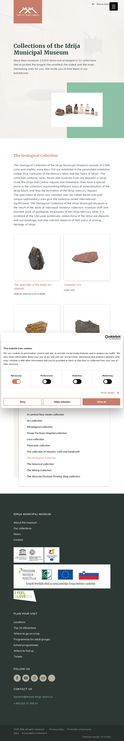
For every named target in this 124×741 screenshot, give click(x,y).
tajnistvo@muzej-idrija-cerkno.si (33, 696)
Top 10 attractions (25, 627)
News (17, 534)
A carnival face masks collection (45, 414)
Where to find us (24, 650)
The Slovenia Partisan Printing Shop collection (53, 476)
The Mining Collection (39, 470)
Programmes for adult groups (32, 639)
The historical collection (40, 464)
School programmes (26, 645)
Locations (19, 622)
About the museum (25, 522)
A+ (93, 4)
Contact (18, 539)
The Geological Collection (41, 457)
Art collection (34, 420)
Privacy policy (56, 729)
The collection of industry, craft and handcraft (53, 451)
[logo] (28, 11)
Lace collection (35, 439)
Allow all (101, 402)
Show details (107, 392)
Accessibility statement (34, 733)
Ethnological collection (39, 426)
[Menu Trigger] (113, 6)
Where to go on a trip (27, 633)
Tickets (18, 656)
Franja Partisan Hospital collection (47, 433)
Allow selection (62, 402)
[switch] (46, 381)
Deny (22, 402)
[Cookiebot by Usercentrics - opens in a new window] (107, 337)
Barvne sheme (103, 4)
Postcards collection (38, 445)
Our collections (22, 528)
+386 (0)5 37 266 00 (26, 703)
